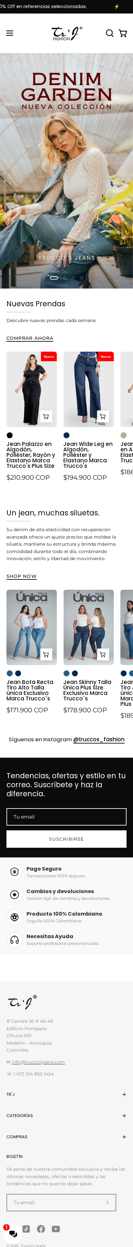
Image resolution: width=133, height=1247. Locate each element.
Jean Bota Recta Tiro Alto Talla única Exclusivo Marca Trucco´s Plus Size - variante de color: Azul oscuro (123, 673)
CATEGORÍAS (19, 1115)
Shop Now (21, 576)
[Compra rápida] (46, 416)
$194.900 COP (85, 477)
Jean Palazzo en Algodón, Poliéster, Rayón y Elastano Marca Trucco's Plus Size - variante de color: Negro (9, 435)
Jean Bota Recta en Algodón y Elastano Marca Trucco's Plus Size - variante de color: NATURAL (123, 435)
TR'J (10, 1094)
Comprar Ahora (29, 338)
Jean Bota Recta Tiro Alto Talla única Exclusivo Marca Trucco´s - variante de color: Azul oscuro (18, 673)
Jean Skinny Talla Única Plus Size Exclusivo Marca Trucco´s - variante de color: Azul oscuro (75, 673)
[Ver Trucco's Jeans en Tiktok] (26, 1229)
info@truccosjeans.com (38, 1062)
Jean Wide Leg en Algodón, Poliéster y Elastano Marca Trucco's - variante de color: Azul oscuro (66, 435)
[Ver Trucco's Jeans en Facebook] (41, 1229)
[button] (109, 33)
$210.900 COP (28, 477)
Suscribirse (66, 839)
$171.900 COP (27, 710)
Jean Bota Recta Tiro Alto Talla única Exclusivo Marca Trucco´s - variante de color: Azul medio (9, 673)
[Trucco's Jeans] (66, 33)
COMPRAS (16, 1137)
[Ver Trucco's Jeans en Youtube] (56, 1229)
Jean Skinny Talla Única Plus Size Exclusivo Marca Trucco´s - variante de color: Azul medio (66, 673)
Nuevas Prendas (35, 303)
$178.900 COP (85, 710)
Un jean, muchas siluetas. (52, 512)
